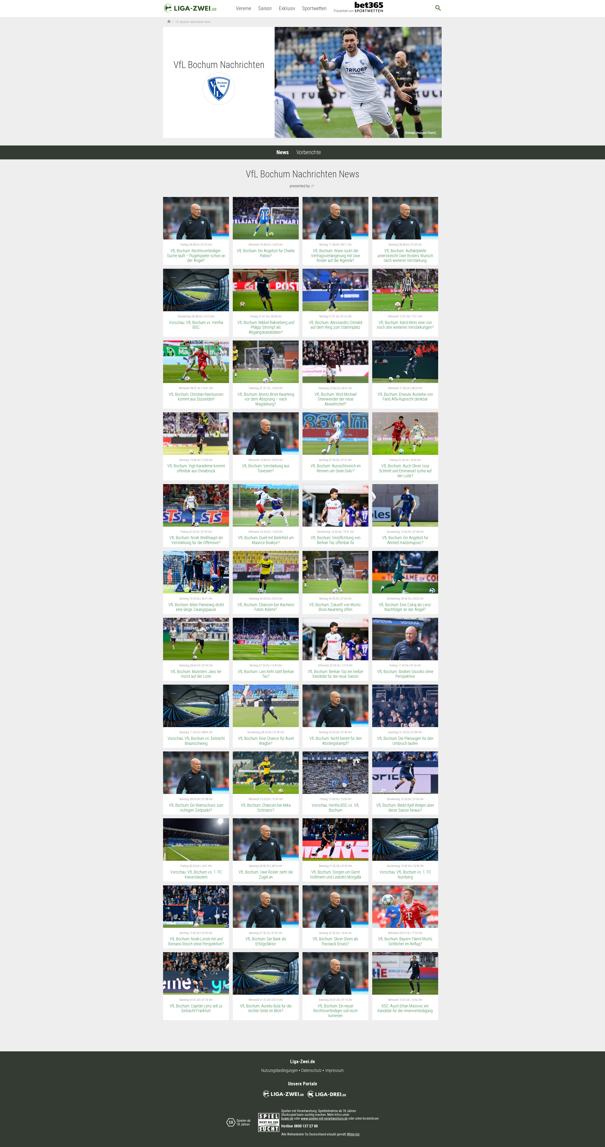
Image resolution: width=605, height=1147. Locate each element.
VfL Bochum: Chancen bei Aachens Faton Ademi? (266, 607)
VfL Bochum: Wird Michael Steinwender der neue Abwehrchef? (336, 399)
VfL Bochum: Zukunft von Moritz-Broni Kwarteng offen (335, 607)
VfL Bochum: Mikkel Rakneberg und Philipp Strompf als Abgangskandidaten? (265, 327)
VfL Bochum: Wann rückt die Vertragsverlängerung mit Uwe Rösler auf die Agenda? (335, 255)
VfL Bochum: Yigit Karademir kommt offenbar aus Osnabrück (196, 468)
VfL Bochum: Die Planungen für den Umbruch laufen (405, 741)
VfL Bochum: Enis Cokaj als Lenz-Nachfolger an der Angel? (405, 607)
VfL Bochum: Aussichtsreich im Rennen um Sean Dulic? (336, 468)
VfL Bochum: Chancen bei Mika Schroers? (266, 808)
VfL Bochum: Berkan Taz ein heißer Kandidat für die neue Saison (335, 674)
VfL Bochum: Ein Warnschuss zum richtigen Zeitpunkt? (196, 808)
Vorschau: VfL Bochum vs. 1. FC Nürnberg (405, 874)
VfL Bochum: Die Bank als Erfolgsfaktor (266, 941)
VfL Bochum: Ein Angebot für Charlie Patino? (266, 253)
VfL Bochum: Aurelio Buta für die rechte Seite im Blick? (266, 1008)
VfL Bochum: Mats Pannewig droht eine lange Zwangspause (196, 607)
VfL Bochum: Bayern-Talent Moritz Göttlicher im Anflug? (405, 941)
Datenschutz (311, 1070)
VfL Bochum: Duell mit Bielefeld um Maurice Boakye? (266, 540)
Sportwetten (314, 8)
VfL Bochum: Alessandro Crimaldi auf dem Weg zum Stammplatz (335, 325)
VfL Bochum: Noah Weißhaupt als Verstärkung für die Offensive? (196, 540)
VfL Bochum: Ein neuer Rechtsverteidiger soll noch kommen (335, 1010)
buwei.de (287, 1118)
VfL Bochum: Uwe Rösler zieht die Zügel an (266, 874)
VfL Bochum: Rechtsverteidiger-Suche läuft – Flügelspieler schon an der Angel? (196, 255)
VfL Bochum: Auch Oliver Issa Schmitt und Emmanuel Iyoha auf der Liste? (405, 470)
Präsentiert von (344, 11)
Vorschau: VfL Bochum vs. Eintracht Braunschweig (196, 741)
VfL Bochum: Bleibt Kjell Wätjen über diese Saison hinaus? (405, 808)
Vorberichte (308, 152)
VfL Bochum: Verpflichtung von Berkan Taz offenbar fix (335, 540)
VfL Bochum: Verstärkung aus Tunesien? (266, 468)
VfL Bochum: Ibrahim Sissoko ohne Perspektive (405, 674)
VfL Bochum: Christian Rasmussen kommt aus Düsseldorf (196, 397)
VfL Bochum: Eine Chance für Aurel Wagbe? (266, 741)
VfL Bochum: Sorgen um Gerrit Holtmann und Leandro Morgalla (335, 874)
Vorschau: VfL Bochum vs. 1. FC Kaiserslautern (196, 874)
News (283, 152)
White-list (353, 1134)
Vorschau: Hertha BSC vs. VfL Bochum (335, 808)
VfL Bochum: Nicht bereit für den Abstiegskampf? (335, 741)
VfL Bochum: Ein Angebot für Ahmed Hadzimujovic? (405, 540)
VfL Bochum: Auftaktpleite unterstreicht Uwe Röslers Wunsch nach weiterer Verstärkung (405, 255)
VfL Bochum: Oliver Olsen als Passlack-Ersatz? (335, 941)
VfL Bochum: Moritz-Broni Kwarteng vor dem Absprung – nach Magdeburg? (266, 399)
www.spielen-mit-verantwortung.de (324, 1118)
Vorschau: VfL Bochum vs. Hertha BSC (196, 325)
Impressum (334, 1070)
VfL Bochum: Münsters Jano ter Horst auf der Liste (196, 674)
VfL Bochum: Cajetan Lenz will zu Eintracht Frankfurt (196, 1008)
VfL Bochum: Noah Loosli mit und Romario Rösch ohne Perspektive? (196, 941)
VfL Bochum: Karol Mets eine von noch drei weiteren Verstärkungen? (405, 325)
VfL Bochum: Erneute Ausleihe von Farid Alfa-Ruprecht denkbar (405, 397)
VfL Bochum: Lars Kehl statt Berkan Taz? (266, 674)
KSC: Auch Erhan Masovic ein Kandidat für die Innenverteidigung (405, 1008)
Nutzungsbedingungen (279, 1070)
